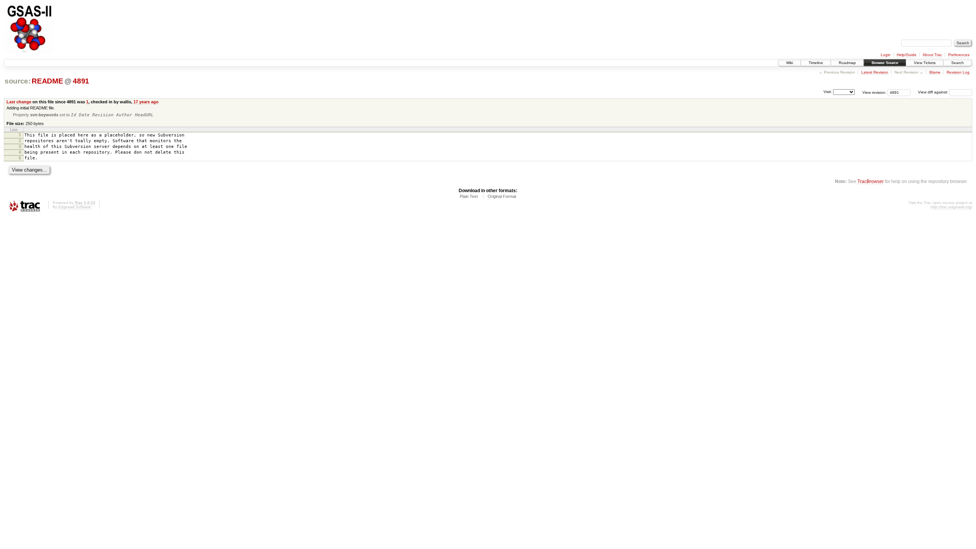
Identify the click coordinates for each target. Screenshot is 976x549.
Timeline (816, 63)
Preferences (959, 55)
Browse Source (885, 63)
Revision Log (958, 72)
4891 (81, 81)
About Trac (932, 55)
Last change (18, 102)
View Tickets (925, 63)
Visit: (828, 92)
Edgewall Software (74, 207)
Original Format (502, 196)
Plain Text (469, 196)
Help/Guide (907, 55)
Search (957, 63)
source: (17, 81)
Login (886, 55)
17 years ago (146, 102)
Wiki (789, 63)
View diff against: (933, 92)
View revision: (874, 92)
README (47, 81)
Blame (935, 72)
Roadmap (847, 63)
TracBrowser (870, 181)
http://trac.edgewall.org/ (951, 207)
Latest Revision (874, 72)
